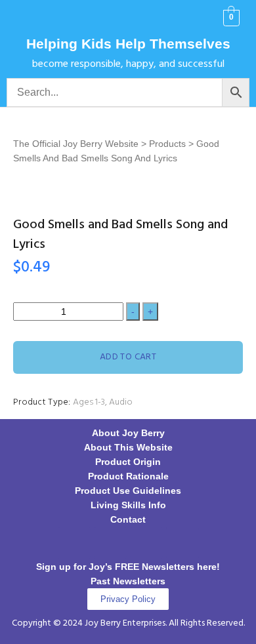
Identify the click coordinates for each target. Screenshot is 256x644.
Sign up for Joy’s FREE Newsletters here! (128, 566)
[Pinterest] (146, 543)
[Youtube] (182, 543)
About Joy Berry (128, 433)
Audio (121, 402)
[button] (26, 18)
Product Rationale (128, 476)
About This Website (128, 447)
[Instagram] (110, 543)
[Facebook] (74, 543)
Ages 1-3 (89, 402)
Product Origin (128, 461)
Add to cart (128, 357)
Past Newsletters (128, 581)
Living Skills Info (128, 505)
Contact (128, 519)
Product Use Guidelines (128, 490)
